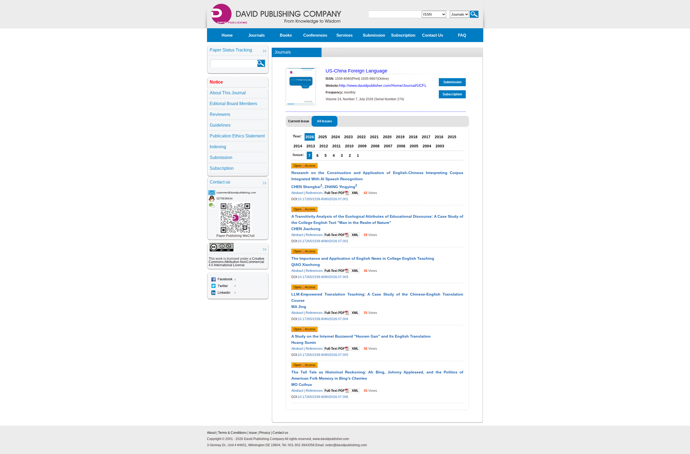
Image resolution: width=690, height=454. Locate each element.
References (314, 193)
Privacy (264, 433)
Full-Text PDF (335, 193)
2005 (414, 146)
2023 (348, 137)
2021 (374, 137)
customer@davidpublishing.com (236, 192)
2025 (322, 137)
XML (355, 193)
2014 (298, 146)
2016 (439, 137)
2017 (426, 137)
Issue (253, 433)
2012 (323, 146)
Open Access (304, 166)
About (211, 433)
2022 (361, 137)
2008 (375, 146)
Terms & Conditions (232, 433)
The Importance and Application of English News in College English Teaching (362, 258)
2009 (362, 146)
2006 (401, 146)
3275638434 (224, 198)
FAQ (462, 35)
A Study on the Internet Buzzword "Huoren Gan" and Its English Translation (361, 336)
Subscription (403, 35)
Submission (374, 35)
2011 (336, 146)
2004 (427, 146)
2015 (452, 137)
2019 (400, 137)
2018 (413, 137)
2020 (387, 137)
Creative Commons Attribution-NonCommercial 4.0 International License (236, 262)
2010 (349, 146)
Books (286, 35)
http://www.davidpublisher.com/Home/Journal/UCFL (383, 85)
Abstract (297, 193)
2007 (388, 146)
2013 (310, 146)
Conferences (315, 35)
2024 (335, 137)
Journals (256, 35)
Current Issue (298, 121)
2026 (309, 137)
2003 (440, 146)
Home (227, 35)
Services (344, 35)
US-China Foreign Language (356, 71)
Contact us (432, 35)
